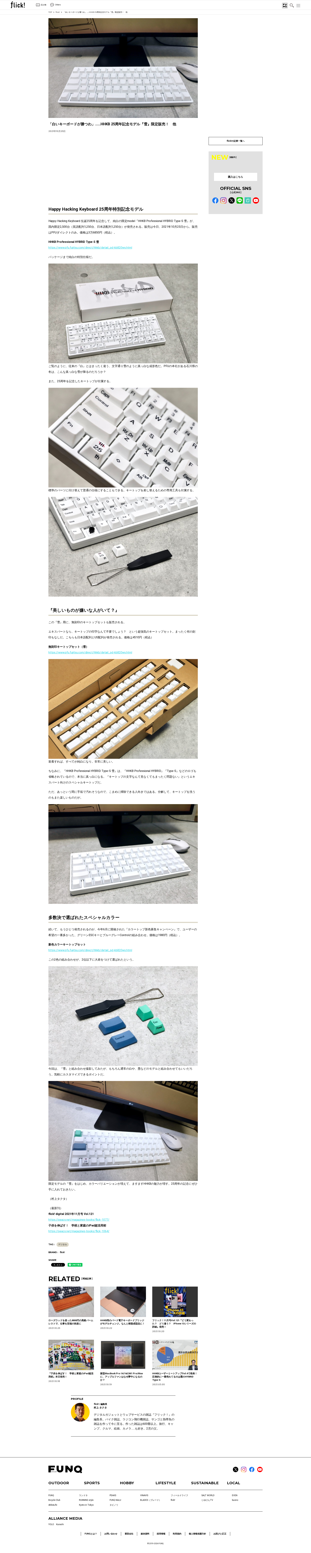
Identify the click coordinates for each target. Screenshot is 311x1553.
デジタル (62, 1244)
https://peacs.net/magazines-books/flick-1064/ (78, 1231)
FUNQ (51, 1495)
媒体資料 (145, 1533)
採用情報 (161, 1533)
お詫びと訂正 (219, 1533)
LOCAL (233, 1483)
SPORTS (92, 1483)
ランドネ (83, 1495)
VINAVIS (144, 1495)
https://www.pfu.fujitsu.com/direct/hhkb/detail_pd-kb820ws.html (90, 247)
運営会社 (129, 1533)
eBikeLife (52, 1505)
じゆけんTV (207, 1500)
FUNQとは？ (91, 1533)
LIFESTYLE (166, 1483)
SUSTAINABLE (205, 1483)
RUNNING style (86, 1500)
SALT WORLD (208, 1495)
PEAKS (113, 1495)
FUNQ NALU (115, 1500)
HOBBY (127, 1483)
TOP (50, 12)
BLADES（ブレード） (150, 1500)
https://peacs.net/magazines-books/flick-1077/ (78, 1219)
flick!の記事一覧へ (236, 141)
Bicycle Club (54, 1500)
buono (235, 1500)
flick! (58, 12)
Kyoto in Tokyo (86, 1505)
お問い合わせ (110, 1533)
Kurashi (60, 1524)
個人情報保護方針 (197, 1533)
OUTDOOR (58, 1483)
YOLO (51, 1524)
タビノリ (114, 1505)
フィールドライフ (179, 1495)
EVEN (234, 1495)
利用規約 (177, 1533)
